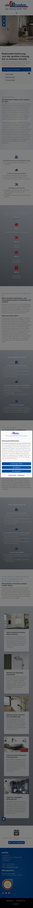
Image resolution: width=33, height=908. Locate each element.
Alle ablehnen (16, 467)
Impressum (20, 475)
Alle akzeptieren (16, 471)
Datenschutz (12, 475)
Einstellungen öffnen (16, 464)
